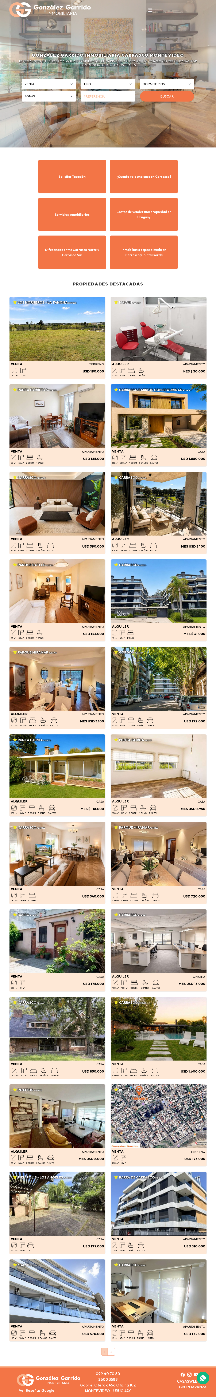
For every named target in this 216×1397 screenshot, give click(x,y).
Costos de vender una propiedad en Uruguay (143, 214)
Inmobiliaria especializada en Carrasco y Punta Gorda (144, 252)
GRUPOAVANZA (193, 1387)
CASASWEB (187, 1381)
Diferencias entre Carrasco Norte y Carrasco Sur (72, 252)
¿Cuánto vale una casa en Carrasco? (143, 177)
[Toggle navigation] (150, 9)
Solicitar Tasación (72, 177)
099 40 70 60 (108, 1373)
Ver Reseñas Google (36, 1390)
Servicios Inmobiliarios (72, 215)
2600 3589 (108, 1379)
